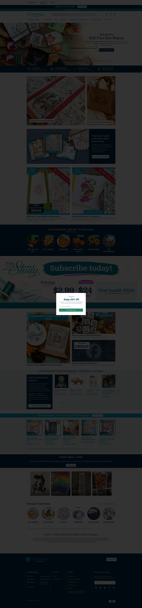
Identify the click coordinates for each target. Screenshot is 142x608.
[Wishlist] (111, 14)
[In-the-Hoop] (93, 513)
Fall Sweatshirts (109, 250)
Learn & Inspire (96, 19)
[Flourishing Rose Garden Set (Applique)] (71, 428)
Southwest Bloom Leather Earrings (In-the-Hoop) (108, 391)
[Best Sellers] (109, 513)
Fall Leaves (48, 249)
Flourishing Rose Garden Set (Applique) (69, 439)
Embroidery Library (34, 600)
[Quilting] (63, 513)
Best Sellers (47, 19)
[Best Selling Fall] (33, 240)
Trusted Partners (74, 579)
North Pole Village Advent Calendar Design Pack (52, 439)
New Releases (45, 576)
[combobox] (74, 14)
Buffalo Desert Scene (76, 391)
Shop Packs (31, 579)
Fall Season (83, 19)
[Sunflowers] (93, 240)
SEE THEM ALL (97, 415)
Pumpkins (63, 249)
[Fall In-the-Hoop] (78, 240)
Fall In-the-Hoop (79, 250)
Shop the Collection (110, 49)
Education (56, 579)
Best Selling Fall (33, 250)
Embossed (78, 522)
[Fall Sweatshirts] (109, 240)
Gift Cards (30, 587)
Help (54, 576)
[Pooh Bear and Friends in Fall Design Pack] (34, 428)
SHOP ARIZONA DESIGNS (39, 405)
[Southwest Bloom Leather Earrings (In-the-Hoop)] (108, 381)
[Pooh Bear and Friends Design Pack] (89, 428)
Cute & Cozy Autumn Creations (101, 122)
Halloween (48, 522)
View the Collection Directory (106, 503)
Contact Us (111, 559)
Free (105, 19)
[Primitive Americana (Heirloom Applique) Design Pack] (107, 428)
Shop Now (82, 6)
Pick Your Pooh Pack (100, 156)
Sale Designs (44, 579)
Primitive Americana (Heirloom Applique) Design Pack (107, 439)
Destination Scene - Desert (92, 391)
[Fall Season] (33, 513)
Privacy (70, 588)
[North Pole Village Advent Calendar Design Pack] (53, 428)
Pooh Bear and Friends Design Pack (88, 438)
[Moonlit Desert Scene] (61, 381)
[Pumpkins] (63, 240)
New (56, 19)
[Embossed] (78, 513)
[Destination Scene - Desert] (93, 381)
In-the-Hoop (93, 522)
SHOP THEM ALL (71, 231)
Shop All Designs (33, 19)
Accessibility (72, 585)
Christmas (72, 19)
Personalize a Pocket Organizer (42, 120)
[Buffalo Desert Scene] (77, 381)
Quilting (62, 19)
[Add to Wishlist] (66, 376)
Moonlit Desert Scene (60, 391)
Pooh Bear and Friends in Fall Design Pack (34, 439)
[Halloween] (48, 513)
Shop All (30, 576)
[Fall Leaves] (48, 240)
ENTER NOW (71, 465)
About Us (71, 576)
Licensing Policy (74, 582)
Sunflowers (93, 249)
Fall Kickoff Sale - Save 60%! (71, 9)
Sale (110, 19)
